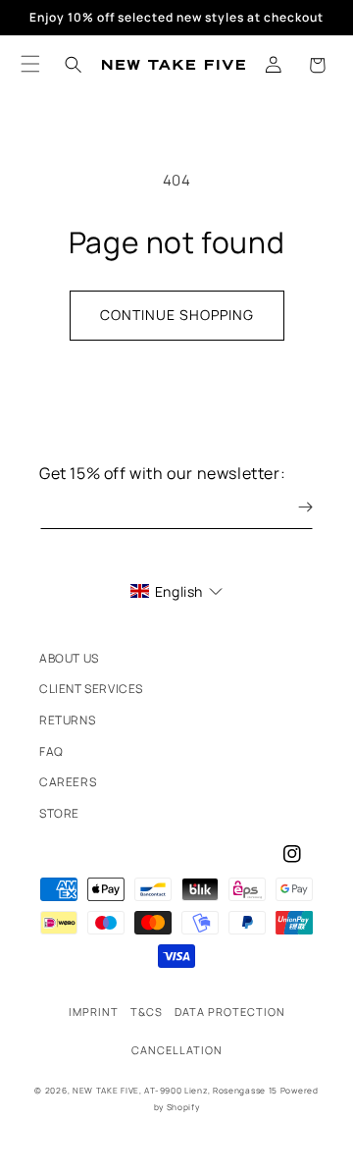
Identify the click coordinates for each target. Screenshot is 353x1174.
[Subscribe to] (291, 507)
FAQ (51, 751)
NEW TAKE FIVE (106, 1090)
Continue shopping (177, 314)
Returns (67, 720)
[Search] (73, 64)
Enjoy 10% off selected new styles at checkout (176, 17)
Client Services (91, 688)
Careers (67, 782)
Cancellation (177, 1049)
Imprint (94, 1011)
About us (69, 658)
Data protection (230, 1011)
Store (59, 813)
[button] (316, 64)
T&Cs (146, 1011)
